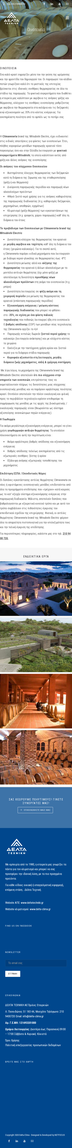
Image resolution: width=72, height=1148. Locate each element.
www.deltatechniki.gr (32, 902)
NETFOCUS (60, 1135)
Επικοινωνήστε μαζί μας (37, 810)
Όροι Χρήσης (12, 1040)
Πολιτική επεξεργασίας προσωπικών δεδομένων (33, 1045)
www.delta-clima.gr (40, 909)
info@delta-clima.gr (33, 1016)
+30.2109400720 (18, 4)
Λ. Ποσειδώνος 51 (15, 1011)
